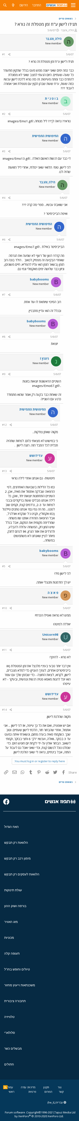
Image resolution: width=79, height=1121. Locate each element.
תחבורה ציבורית (15, 1001)
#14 (4, 710)
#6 (3, 239)
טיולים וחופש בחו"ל (17, 969)
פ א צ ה (53, 592)
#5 (3, 566)
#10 (4, 608)
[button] (73, 5)
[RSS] (5, 1087)
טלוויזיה (9, 1017)
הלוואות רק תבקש (16, 842)
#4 (3, 198)
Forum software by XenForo (34, 1114)
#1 (3, 54)
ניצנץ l (44, 358)
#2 (3, 114)
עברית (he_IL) (55, 1102)
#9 (3, 374)
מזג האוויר (11, 922)
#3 (3, 151)
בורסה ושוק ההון (15, 906)
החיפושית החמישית (45, 136)
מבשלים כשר (13, 1048)
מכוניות (9, 937)
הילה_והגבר (67, 30)
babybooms (39, 279)
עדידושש (36, 455)
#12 (4, 425)
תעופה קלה (12, 953)
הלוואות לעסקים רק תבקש (21, 874)
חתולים (9, 1064)
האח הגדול (11, 827)
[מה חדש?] (13, 5)
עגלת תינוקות (13, 890)
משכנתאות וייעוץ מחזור (19, 985)
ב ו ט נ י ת (51, 98)
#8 (3, 337)
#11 (4, 650)
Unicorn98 (50, 634)
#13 (4, 471)
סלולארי (9, 1032)
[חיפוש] (5, 5)
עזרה (23, 1087)
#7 (3, 295)
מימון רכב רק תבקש (17, 858)
